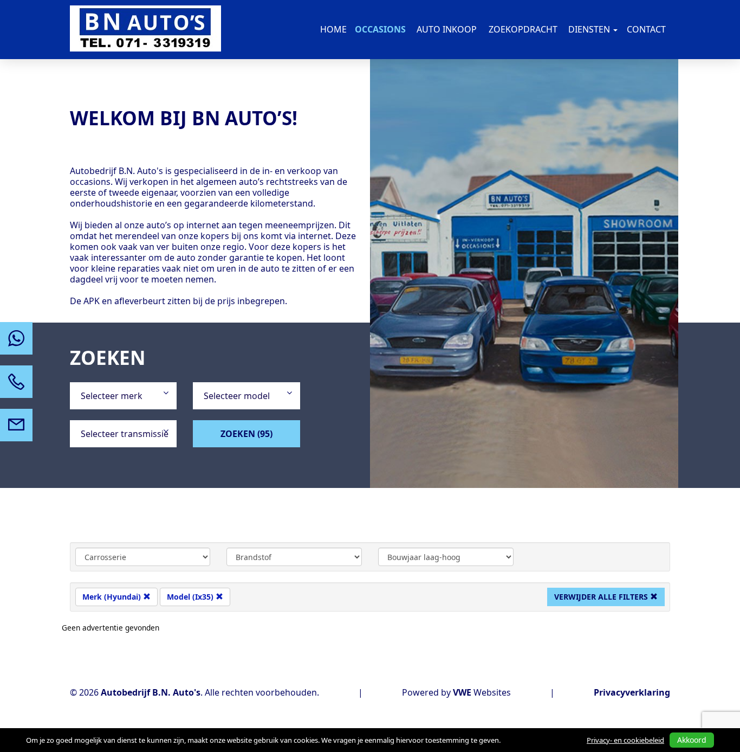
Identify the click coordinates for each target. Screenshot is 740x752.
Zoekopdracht (523, 29)
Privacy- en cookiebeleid (625, 740)
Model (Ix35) (191, 597)
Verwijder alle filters (602, 597)
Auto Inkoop (447, 29)
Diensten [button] (590, 29)
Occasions (380, 29)
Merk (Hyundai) (112, 597)
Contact (646, 29)
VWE (462, 692)
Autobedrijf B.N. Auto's (150, 692)
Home (333, 29)
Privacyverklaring (632, 692)
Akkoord (691, 740)
